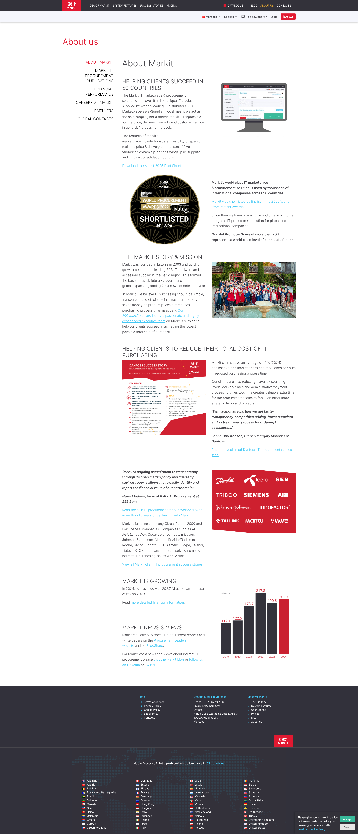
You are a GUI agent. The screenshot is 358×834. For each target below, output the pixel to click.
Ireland (145, 819)
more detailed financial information (157, 602)
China (90, 811)
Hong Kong (147, 804)
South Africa (256, 800)
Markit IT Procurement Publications (99, 75)
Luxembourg (202, 792)
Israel (144, 823)
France (145, 792)
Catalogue (235, 5)
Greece (145, 800)
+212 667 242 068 (214, 701)
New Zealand (203, 811)
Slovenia (254, 796)
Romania (254, 780)
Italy (143, 827)
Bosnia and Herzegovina (102, 792)
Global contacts (96, 119)
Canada (91, 804)
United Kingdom (258, 823)
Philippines (201, 819)
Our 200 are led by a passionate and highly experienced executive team (160, 315)
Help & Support (255, 16)
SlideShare (155, 646)
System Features (124, 5)
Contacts (284, 5)
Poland (199, 823)
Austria (91, 784)
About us (256, 721)
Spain (252, 804)
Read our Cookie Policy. (312, 829)
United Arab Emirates (261, 819)
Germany (146, 796)
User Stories (258, 709)
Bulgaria (92, 800)
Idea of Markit (99, 5)
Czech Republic (96, 827)
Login (274, 16)
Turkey (253, 815)
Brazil (90, 796)
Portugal (200, 827)
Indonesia (147, 815)
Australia (92, 780)
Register (288, 16)
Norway (199, 815)
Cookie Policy (152, 709)
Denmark (146, 780)
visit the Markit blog (169, 659)
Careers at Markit (95, 102)
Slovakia (254, 792)
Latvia (198, 784)
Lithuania (200, 788)
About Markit (100, 62)
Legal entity (151, 713)
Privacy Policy (152, 705)
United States (257, 827)
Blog (253, 5)
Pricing (171, 5)
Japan (198, 780)
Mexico (199, 800)
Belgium (92, 788)
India (144, 811)
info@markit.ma (211, 705)
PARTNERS (104, 111)
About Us (267, 5)
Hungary (146, 808)
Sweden (254, 808)
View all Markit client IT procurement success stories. (162, 564)
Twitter (150, 665)
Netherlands (202, 808)
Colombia (92, 815)
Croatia (91, 819)
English (229, 16)
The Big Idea (259, 701)
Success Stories (151, 5)
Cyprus (91, 823)
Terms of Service (154, 701)
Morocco (200, 804)
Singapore (255, 788)
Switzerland (256, 811)
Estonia (145, 784)
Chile (90, 808)
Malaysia (200, 796)
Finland (145, 788)
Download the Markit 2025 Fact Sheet (151, 166)
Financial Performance (99, 92)
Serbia (253, 784)
